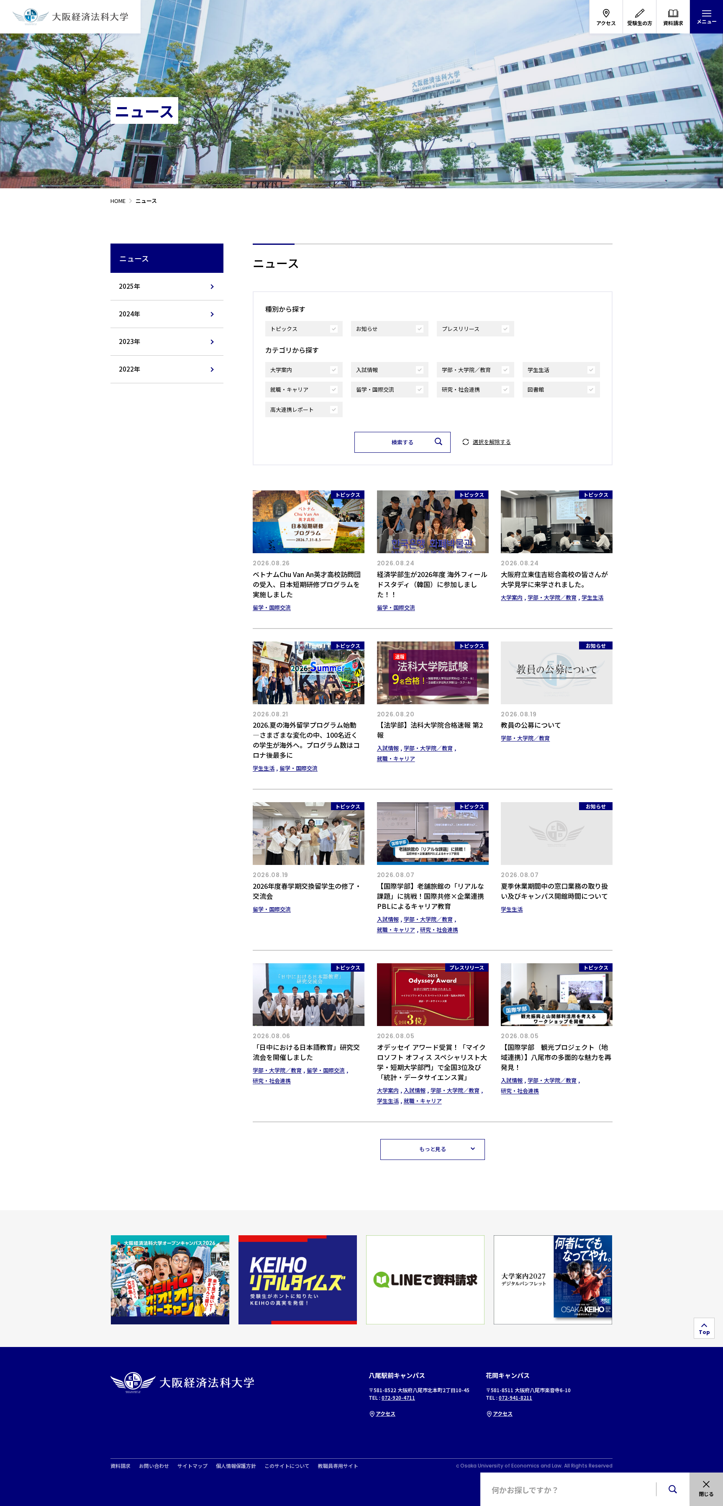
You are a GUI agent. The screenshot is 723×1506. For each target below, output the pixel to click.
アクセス (385, 1413)
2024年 (129, 313)
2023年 (129, 341)
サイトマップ (192, 1465)
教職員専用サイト (338, 1465)
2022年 (129, 368)
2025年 (129, 286)
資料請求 (120, 1465)
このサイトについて (287, 1465)
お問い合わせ (154, 1465)
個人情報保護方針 (236, 1465)
